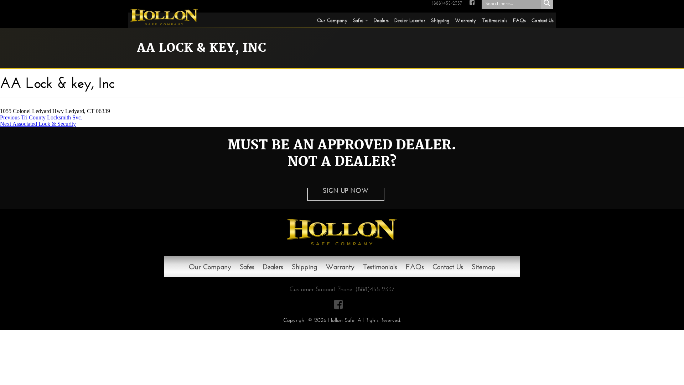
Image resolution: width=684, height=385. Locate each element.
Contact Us (543, 20)
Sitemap (484, 266)
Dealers (381, 20)
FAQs (519, 20)
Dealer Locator (409, 20)
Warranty (465, 20)
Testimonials (494, 20)
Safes (358, 20)
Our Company (332, 20)
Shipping (440, 20)
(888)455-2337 (446, 3)
